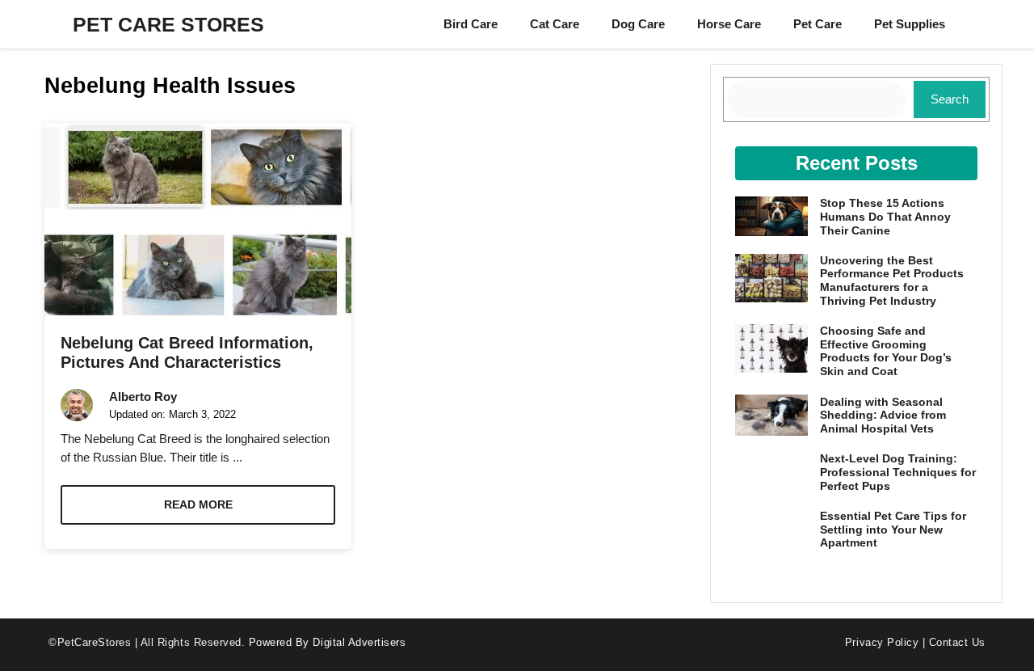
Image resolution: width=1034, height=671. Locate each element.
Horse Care (729, 24)
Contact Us (957, 642)
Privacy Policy (881, 642)
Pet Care (817, 24)
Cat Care (554, 24)
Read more (198, 504)
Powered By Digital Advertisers (327, 642)
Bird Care (470, 24)
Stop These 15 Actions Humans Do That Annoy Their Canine (885, 216)
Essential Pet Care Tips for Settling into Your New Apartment (893, 529)
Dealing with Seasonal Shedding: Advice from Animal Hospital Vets (883, 415)
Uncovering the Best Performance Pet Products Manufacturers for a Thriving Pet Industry (892, 280)
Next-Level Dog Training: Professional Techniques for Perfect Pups (898, 472)
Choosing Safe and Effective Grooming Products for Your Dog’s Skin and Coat (886, 351)
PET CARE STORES (168, 24)
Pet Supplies (909, 24)
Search (950, 99)
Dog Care (638, 24)
